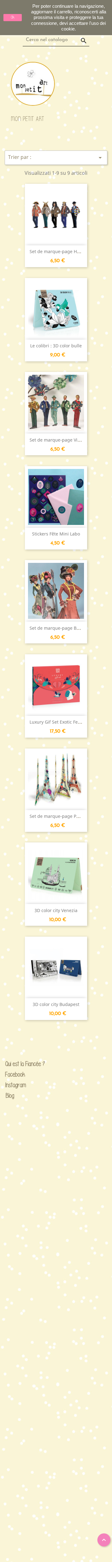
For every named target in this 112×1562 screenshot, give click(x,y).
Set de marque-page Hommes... (63, 251)
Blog (10, 1095)
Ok (12, 17)
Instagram (10, 1085)
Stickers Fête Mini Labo (56, 534)
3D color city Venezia (56, 910)
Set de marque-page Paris (57, 816)
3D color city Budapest (56, 1004)
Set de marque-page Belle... (59, 628)
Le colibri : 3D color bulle (56, 346)
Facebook (10, 1074)
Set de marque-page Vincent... (61, 440)
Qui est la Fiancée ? (10, 1064)
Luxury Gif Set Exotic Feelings (60, 722)
